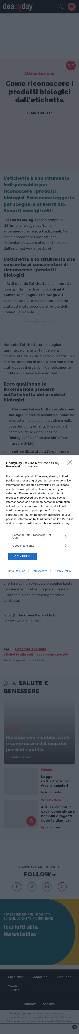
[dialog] (39, 517)
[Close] (71, 463)
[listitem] (39, 536)
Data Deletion (16, 570)
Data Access (39, 570)
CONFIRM (22, 556)
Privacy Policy (62, 570)
